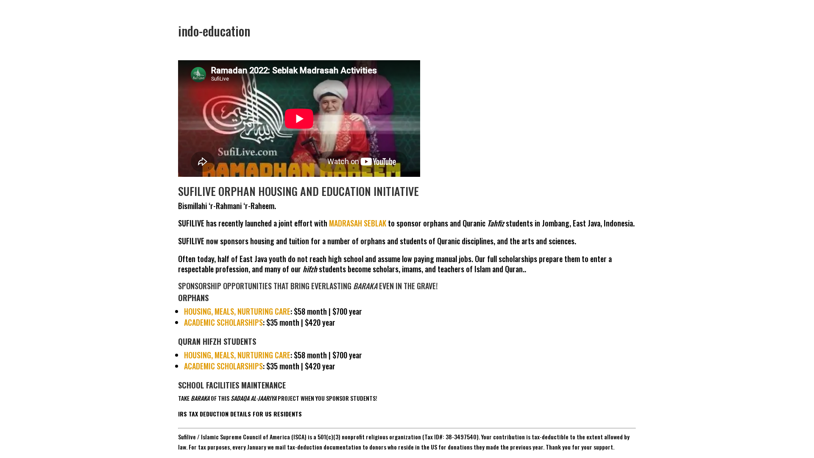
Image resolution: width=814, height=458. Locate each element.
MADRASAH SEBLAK (357, 223)
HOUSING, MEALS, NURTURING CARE (237, 311)
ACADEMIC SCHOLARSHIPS (223, 322)
